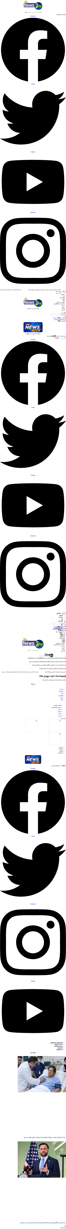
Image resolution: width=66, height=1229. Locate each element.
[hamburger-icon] (64, 291)
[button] (65, 311)
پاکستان (61, 617)
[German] (55, 336)
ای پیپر (63, 310)
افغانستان (60, 621)
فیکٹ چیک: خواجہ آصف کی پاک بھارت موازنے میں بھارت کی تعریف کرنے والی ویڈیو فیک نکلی (47, 658)
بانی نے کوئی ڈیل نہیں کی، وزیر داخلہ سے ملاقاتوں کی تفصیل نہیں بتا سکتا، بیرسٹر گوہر (49, 665)
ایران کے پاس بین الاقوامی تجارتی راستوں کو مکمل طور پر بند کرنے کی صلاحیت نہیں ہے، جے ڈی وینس (42, 1223)
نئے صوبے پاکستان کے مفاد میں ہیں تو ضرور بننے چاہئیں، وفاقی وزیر (52, 668)
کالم (62, 625)
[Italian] (53, 336)
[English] (57, 336)
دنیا (62, 619)
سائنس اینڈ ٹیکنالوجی (59, 303)
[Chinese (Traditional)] (61, 336)
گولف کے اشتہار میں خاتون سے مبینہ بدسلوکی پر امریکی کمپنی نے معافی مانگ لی (24, 290)
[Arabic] (65, 336)
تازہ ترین (58, 293)
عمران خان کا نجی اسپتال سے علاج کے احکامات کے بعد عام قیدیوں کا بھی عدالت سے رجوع (47, 661)
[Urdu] (48, 336)
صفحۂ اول (59, 613)
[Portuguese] (50, 336)
